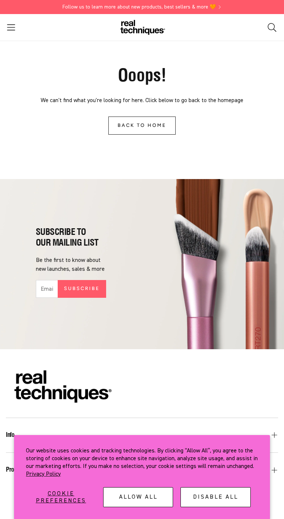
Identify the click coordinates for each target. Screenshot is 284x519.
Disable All (215, 497)
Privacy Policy (43, 474)
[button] (48, 27)
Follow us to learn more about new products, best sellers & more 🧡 (139, 7)
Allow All (138, 497)
